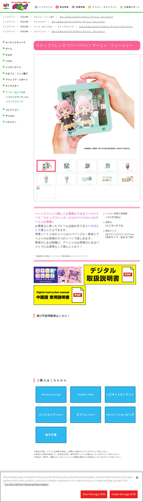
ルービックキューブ (16, 42)
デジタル (10, 116)
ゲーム (9, 49)
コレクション (40, 31)
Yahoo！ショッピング (120, 414)
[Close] (137, 477)
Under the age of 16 (124, 494)
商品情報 (24, 17)
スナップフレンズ (66, 26)
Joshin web (86, 394)
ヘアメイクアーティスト (18, 97)
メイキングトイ (13, 67)
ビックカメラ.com (51, 414)
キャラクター (40, 22)
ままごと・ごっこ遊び (44, 17)
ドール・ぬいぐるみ (43, 26)
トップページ (9, 17)
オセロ (9, 55)
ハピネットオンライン (120, 394)
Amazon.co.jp (51, 394)
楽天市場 (51, 434)
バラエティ (11, 122)
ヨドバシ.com (86, 414)
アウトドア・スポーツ (17, 80)
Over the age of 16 (94, 494)
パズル (9, 61)
